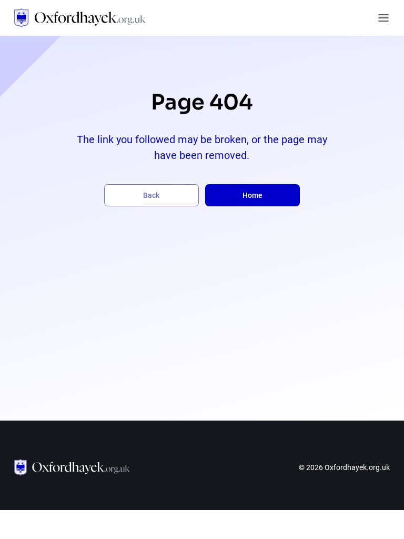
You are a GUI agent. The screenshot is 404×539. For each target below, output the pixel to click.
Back (151, 195)
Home (252, 195)
